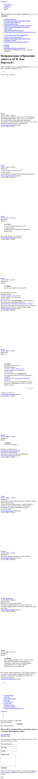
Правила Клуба (9, 695)
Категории (4, 16)
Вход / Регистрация (10, 698)
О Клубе (6, 697)
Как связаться (8, 702)
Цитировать (10, 125)
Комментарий (5, 754)
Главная (6, 45)
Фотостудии (18, 37)
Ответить (3, 125)
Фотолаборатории (22, 35)
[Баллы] (19, 692)
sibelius (3, 650)
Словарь (13, 40)
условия (33, 771)
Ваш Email (4, 747)
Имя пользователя (6, 744)
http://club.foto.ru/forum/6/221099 (10, 451)
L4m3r (3, 165)
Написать (3, 767)
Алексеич (4, 551)
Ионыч (3, 113)
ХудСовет (7, 700)
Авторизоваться (5, 734)
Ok (2, 777)
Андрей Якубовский (7, 598)
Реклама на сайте (9, 705)
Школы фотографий (24, 38)
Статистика (7, 703)
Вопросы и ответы (22, 42)
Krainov (3, 278)
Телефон (3, 751)
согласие (6, 772)
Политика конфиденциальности (14, 708)
